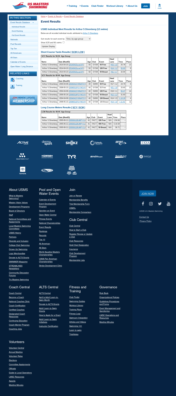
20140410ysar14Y (76, 65)
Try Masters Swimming (19, 279)
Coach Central (15, 293)
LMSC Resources (16, 376)
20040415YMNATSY (77, 84)
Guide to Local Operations (20, 372)
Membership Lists (77, 260)
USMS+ (72, 208)
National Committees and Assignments (20, 220)
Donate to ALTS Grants (19, 257)
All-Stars (13, 58)
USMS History (15, 232)
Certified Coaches (16, 309)
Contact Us (144, 217)
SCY (74, 107)
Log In (159, 8)
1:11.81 (122, 102)
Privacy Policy (146, 221)
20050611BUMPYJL (77, 120)
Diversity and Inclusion (18, 241)
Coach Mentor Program (19, 324)
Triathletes (73, 334)
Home (43, 16)
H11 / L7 (114, 72)
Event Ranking (17, 31)
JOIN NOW (147, 193)
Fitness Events (45, 218)
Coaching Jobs (15, 329)
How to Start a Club (77, 229)
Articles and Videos (77, 321)
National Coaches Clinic (19, 301)
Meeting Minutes (106, 322)
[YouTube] (169, 204)
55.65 (123, 68)
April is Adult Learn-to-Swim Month (48, 298)
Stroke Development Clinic (50, 265)
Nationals (14, 40)
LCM (80, 52)
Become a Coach (16, 297)
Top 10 (42, 239)
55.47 (123, 91)
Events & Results (55, 16)
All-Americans (16, 53)
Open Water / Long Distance (21, 66)
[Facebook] (143, 204)
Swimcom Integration (78, 317)
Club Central (74, 225)
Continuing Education (18, 320)
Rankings (43, 231)
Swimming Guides (77, 301)
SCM (74, 52)
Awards (12, 380)
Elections (13, 360)
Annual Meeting (16, 352)
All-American (44, 243)
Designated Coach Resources (17, 315)
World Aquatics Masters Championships (49, 253)
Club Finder (97, 5)
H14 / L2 (114, 68)
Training (19, 85)
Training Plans (75, 309)
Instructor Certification (48, 326)
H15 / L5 (114, 65)
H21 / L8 (114, 88)
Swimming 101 (75, 326)
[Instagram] (151, 204)
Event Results (45, 227)
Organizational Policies (109, 297)
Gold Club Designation (79, 245)
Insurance (73, 249)
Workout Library (114, 5)
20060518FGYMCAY (77, 95)
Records (42, 235)
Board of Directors (17, 210)
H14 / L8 (114, 102)
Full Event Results (18, 35)
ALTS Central (45, 293)
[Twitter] (160, 204)
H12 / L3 (114, 95)
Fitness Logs (74, 313)
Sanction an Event (47, 210)
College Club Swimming (19, 245)
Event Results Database (74, 16)
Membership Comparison (80, 212)
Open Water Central (47, 214)
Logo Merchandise (17, 253)
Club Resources (76, 240)
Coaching (19, 79)
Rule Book (103, 293)
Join (145, 6)
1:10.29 (122, 98)
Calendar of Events (18, 62)
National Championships (49, 223)
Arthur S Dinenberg (90, 33)
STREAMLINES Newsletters (15, 267)
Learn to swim (75, 330)
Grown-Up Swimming (18, 249)
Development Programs (19, 206)
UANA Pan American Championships (48, 260)
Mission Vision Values (18, 202)
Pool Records (15, 44)
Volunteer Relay (16, 356)
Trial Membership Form (79, 203)
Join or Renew (75, 195)
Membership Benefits (78, 199)
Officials (12, 368)
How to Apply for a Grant (50, 315)
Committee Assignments (19, 364)
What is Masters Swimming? (16, 197)
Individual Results (18, 27)
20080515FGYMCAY (77, 88)
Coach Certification (17, 305)
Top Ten (13, 49)
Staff (11, 214)
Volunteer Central (16, 347)
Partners (12, 236)
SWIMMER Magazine (18, 261)
